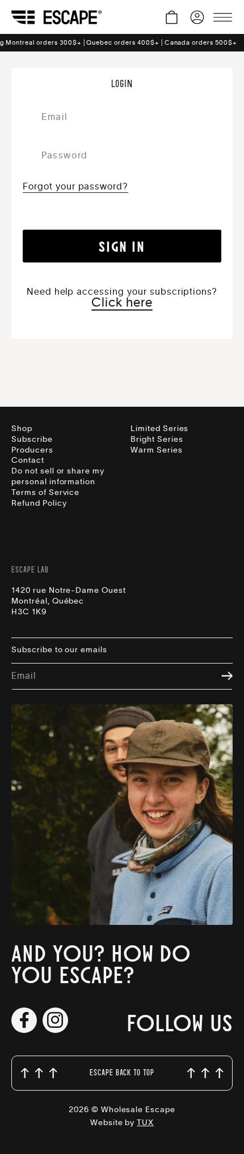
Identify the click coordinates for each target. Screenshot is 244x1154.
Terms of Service (45, 493)
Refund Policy (38, 503)
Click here (122, 302)
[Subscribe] (221, 677)
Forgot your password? (75, 186)
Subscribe (32, 439)
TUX (145, 1123)
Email (23, 676)
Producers (32, 450)
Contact (27, 460)
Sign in (122, 246)
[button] (171, 17)
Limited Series (159, 429)
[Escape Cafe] (56, 17)
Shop (21, 429)
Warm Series (157, 450)
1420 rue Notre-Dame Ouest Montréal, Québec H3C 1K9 (68, 601)
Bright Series (157, 439)
